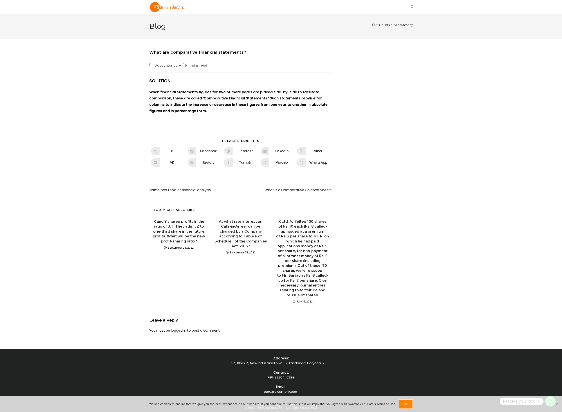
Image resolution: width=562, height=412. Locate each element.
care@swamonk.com (281, 391)
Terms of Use (386, 404)
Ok (406, 404)
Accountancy (403, 25)
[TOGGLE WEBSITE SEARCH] (412, 7)
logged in (178, 330)
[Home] (373, 25)
